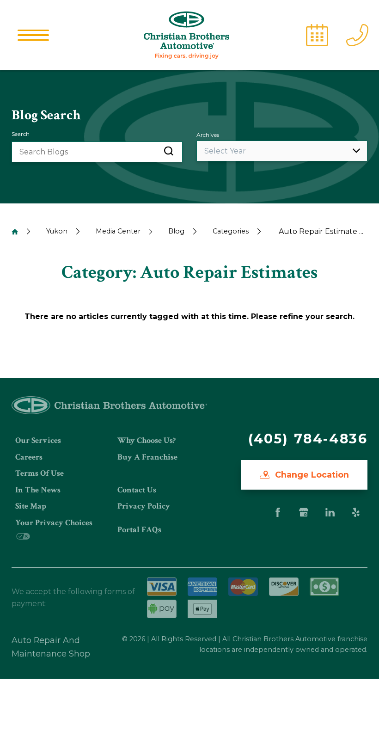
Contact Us (136, 490)
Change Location (311, 474)
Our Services (38, 440)
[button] (33, 35)
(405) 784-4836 (307, 438)
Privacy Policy (143, 506)
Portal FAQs (139, 529)
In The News (38, 490)
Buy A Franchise (147, 457)
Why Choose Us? (146, 440)
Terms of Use (39, 473)
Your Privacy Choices (53, 522)
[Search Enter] (168, 152)
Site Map (30, 506)
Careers (29, 457)
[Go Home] (15, 231)
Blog (176, 231)
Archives (207, 134)
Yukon (56, 231)
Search (21, 133)
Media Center (118, 231)
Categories (231, 231)
